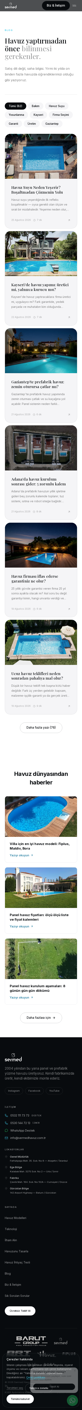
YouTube (54, 1090)
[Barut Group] (31, 1341)
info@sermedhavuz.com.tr (28, 1138)
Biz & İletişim (56, 5)
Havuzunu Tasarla (16, 1251)
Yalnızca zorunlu (38, 1388)
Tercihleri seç (15, 1387)
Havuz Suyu (56, 106)
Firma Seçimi (61, 114)
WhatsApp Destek (22, 1130)
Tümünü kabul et (20, 1398)
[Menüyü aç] (75, 5)
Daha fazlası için (39, 1018)
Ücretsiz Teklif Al (20, 1310)
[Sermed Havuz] (60, 1341)
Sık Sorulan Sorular (17, 1295)
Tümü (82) (15, 106)
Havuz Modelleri (15, 1218)
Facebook (34, 1090)
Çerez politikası (35, 1377)
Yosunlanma (16, 114)
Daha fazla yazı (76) (41, 727)
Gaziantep (52, 123)
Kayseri (38, 114)
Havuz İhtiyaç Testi (17, 1262)
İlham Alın (11, 1240)
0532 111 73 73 (26, 1115)
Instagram (14, 1090)
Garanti (13, 123)
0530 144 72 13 (25, 1123)
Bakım (35, 106)
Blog (8, 1273)
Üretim (32, 123)
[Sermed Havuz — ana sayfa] (11, 5)
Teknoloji (11, 1229)
